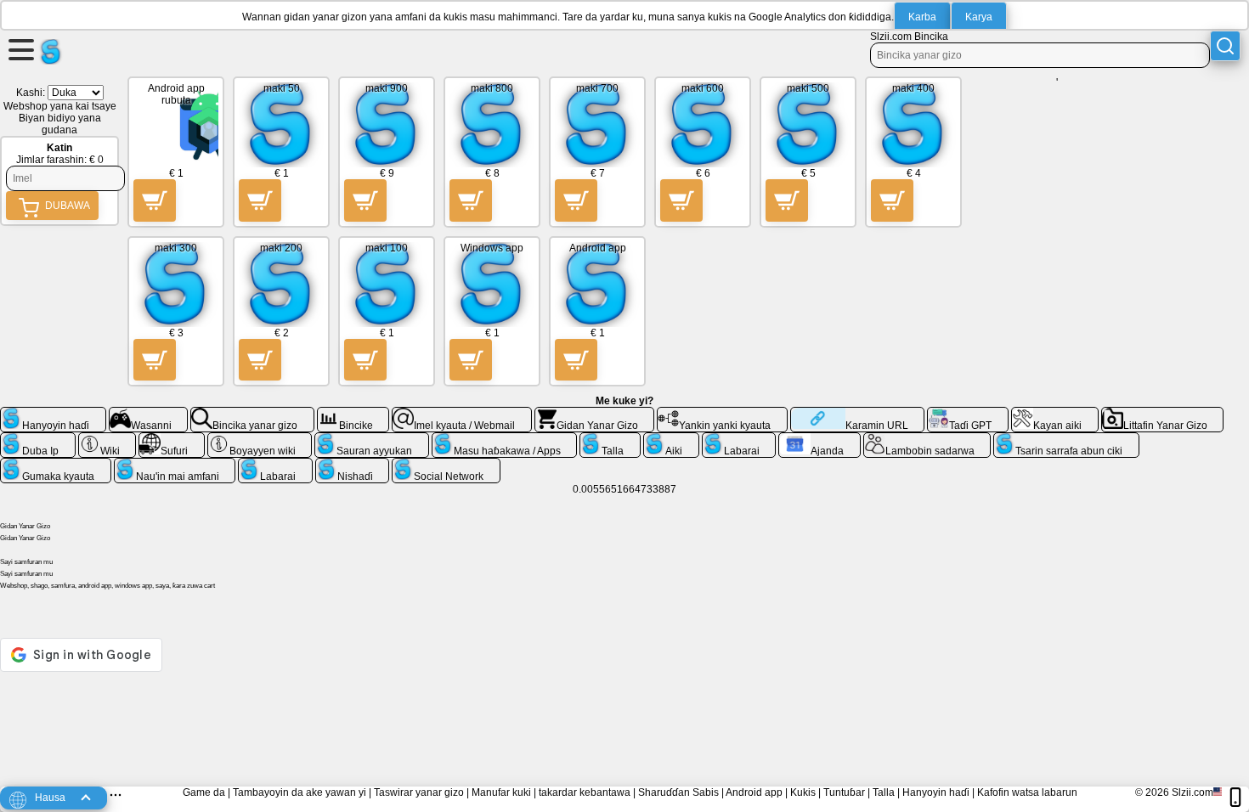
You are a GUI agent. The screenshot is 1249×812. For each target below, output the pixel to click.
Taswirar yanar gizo (419, 792)
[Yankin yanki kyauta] (722, 414)
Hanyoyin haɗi (935, 792)
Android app (754, 792)
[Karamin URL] (857, 414)
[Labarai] (739, 439)
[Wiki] (107, 439)
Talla (884, 792)
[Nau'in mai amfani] (175, 465)
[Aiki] (671, 439)
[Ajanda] (819, 439)
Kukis (803, 792)
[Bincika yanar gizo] (252, 414)
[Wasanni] (149, 414)
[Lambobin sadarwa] (927, 439)
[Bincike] (353, 414)
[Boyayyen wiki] (260, 439)
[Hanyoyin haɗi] (53, 414)
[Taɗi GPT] (968, 414)
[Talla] (610, 439)
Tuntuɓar (844, 792)
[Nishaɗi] (352, 465)
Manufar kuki (501, 792)
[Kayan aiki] (1055, 414)
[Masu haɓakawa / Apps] (505, 439)
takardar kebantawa (584, 792)
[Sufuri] (171, 439)
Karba (922, 17)
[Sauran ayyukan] (371, 439)
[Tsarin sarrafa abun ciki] (1066, 439)
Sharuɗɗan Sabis (678, 792)
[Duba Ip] (38, 439)
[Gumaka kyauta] (55, 465)
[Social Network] (446, 465)
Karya (978, 17)
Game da (204, 792)
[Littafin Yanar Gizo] (1162, 414)
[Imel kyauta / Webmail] (462, 414)
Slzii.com (1192, 792)
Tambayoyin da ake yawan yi (299, 792)
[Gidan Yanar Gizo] (594, 414)
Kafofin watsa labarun (1027, 792)
